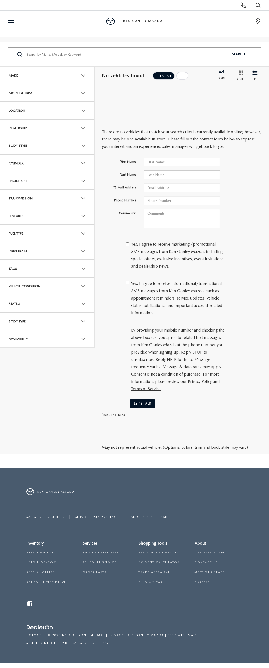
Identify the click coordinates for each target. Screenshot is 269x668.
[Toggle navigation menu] (8, 21)
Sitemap (97, 635)
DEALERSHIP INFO (210, 552)
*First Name (128, 162)
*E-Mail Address (124, 187)
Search (238, 54)
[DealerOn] (39, 627)
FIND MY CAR (150, 582)
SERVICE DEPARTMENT (101, 552)
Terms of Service (146, 388)
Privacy (116, 635)
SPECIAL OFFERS (40, 572)
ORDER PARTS (94, 572)
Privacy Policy (200, 381)
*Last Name (128, 174)
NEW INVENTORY (41, 552)
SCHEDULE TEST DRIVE (46, 582)
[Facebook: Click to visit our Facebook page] (30, 604)
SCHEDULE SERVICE (99, 562)
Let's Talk (142, 403)
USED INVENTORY (42, 562)
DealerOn (77, 635)
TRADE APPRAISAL (154, 572)
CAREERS (201, 582)
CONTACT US (206, 562)
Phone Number (125, 200)
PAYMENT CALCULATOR (159, 562)
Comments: (127, 213)
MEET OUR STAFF (209, 572)
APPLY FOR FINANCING (159, 552)
